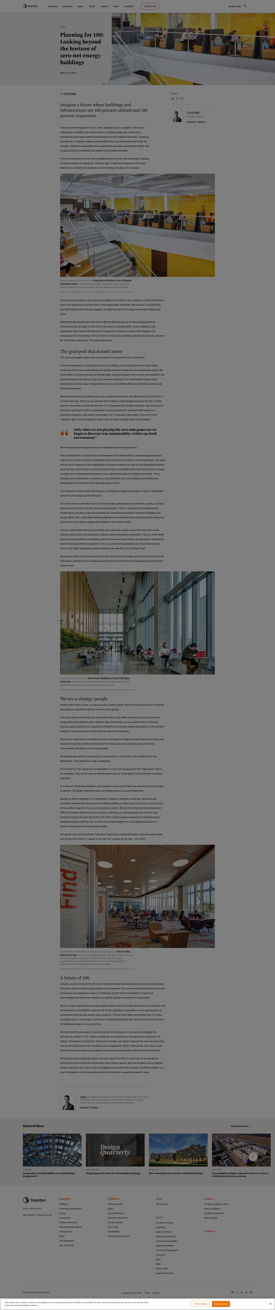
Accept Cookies (221, 1304)
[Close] (270, 1304)
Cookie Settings (200, 1304)
